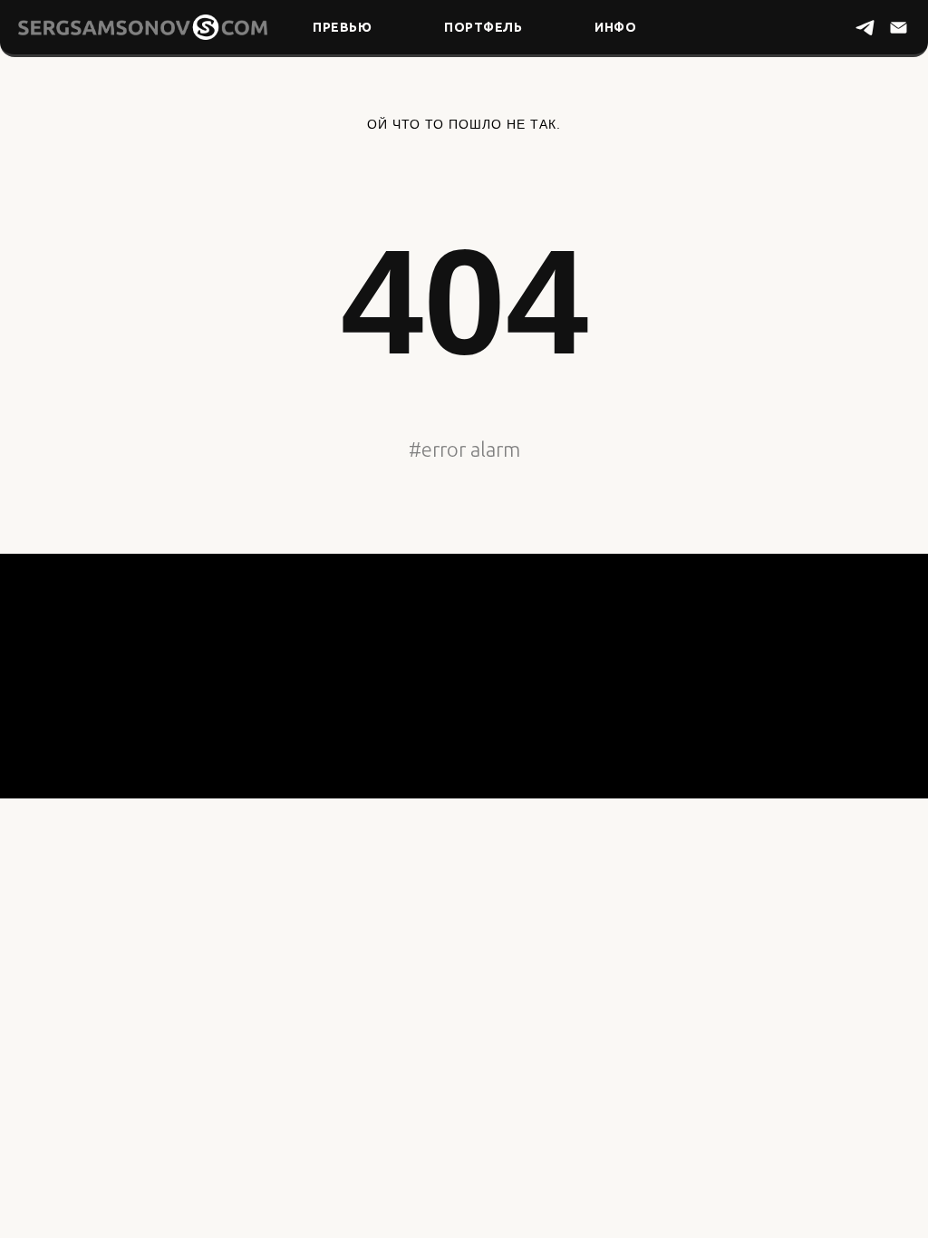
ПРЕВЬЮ (342, 27)
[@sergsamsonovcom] (865, 27)
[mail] (898, 27)
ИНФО (615, 27)
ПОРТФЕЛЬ (483, 27)
